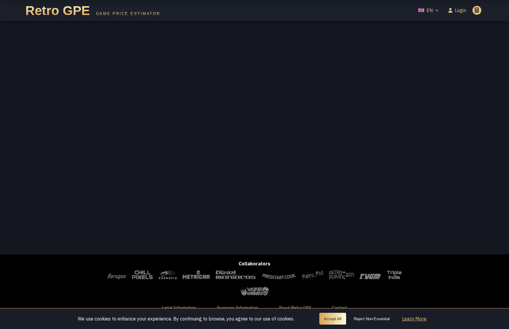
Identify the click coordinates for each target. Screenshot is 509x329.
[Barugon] (116, 275)
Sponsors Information (237, 307)
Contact (339, 307)
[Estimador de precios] (477, 10)
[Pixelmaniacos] (236, 275)
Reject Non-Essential (372, 319)
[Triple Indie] (394, 275)
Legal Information (179, 307)
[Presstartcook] (279, 275)
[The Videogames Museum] (370, 275)
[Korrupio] (168, 275)
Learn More (414, 319)
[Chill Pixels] (142, 275)
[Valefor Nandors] (254, 292)
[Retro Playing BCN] (341, 275)
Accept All (332, 319)
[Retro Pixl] (312, 275)
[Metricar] (196, 275)
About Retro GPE (295, 307)
